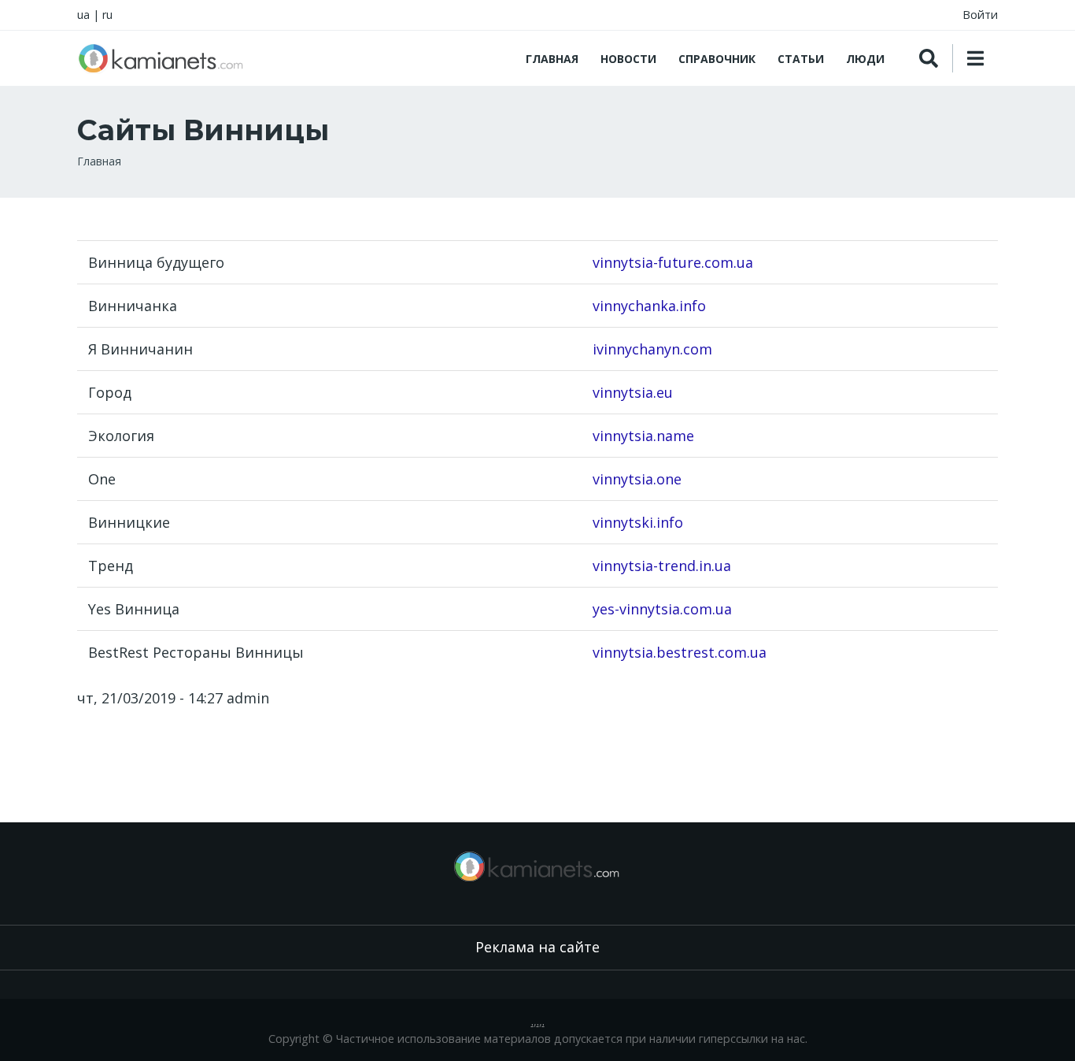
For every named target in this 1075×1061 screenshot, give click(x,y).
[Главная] (161, 58)
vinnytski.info (638, 522)
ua (83, 14)
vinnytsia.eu (633, 392)
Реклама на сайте (537, 946)
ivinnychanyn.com (652, 348)
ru (107, 14)
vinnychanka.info (649, 305)
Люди (865, 58)
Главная (552, 58)
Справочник (716, 58)
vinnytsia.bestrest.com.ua (680, 652)
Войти (980, 14)
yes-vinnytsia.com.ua (662, 608)
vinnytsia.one (637, 478)
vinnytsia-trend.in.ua (662, 565)
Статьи (801, 58)
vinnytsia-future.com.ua (673, 262)
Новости (628, 58)
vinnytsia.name (643, 435)
